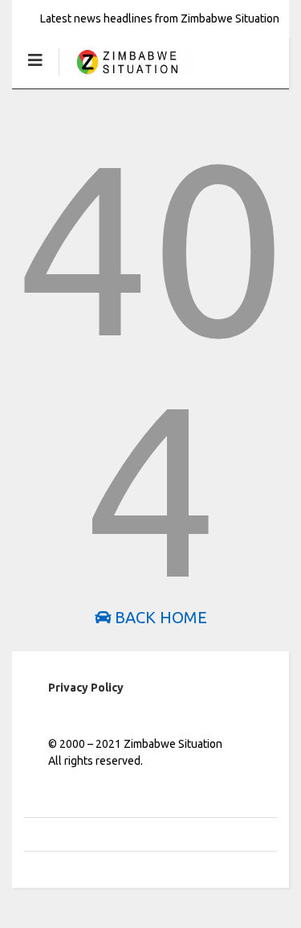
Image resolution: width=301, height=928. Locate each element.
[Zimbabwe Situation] (126, 76)
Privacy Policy (86, 687)
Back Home (159, 617)
